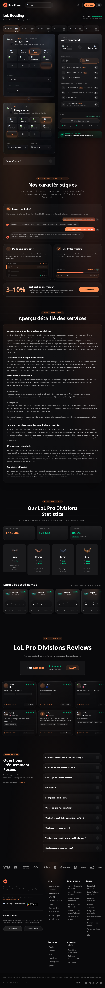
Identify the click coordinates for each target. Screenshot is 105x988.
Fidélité (52, 947)
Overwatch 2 (54, 908)
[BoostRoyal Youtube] (101, 983)
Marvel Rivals (54, 912)
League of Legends (56, 886)
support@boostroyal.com (94, 977)
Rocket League (54, 915)
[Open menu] (99, 5)
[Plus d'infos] (80, 67)
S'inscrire (89, 5)
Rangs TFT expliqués (91, 911)
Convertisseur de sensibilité (74, 899)
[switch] (96, 67)
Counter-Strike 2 (55, 901)
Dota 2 (51, 904)
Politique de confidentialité (73, 957)
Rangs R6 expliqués (91, 899)
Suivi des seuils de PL (94, 918)
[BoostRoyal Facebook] (86, 983)
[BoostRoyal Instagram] (90, 983)
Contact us (21, 783)
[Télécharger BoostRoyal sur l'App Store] (14, 904)
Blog (89, 935)
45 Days (75, 536)
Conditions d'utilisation (72, 951)
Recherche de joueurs (92, 924)
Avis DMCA (72, 962)
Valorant (52, 890)
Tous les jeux (54, 919)
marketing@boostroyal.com (11, 899)
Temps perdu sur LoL (94, 930)
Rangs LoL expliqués (91, 887)
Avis (50, 954)
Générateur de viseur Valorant (74, 911)
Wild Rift (52, 897)
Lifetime (83, 536)
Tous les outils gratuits (73, 918)
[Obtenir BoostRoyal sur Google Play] (32, 904)
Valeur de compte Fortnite (75, 893)
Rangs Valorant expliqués (93, 893)
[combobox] (28, 80)
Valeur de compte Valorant (75, 887)
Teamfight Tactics (56, 893)
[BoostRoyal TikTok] (97, 983)
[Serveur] (25, 147)
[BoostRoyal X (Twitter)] (93, 983)
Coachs (52, 951)
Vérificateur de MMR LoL (74, 905)
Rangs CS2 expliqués (91, 905)
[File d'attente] (49, 147)
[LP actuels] (49, 79)
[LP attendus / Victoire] (49, 90)
